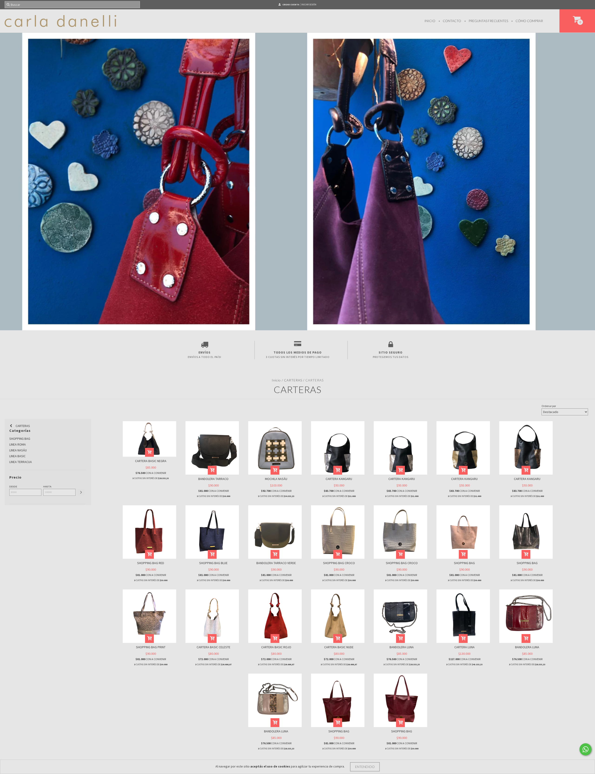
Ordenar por (549, 406)
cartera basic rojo (276, 647)
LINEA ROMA (17, 444)
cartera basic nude (339, 647)
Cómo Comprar (529, 21)
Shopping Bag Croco (339, 563)
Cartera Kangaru (339, 479)
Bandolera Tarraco (213, 479)
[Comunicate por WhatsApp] (585, 749)
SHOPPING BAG (19, 439)
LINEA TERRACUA (20, 462)
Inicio (429, 21)
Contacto (451, 21)
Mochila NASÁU (276, 479)
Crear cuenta (290, 4)
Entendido (365, 767)
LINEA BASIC (17, 456)
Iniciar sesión (308, 4)
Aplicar (80, 492)
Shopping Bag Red (150, 563)
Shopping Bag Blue (213, 563)
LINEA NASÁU (18, 450)
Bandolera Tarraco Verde (276, 563)
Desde (13, 486)
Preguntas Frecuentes (488, 21)
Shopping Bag (464, 563)
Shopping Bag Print (150, 647)
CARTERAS (293, 380)
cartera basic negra (150, 461)
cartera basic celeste (213, 647)
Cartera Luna (464, 647)
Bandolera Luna (402, 647)
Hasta (47, 486)
